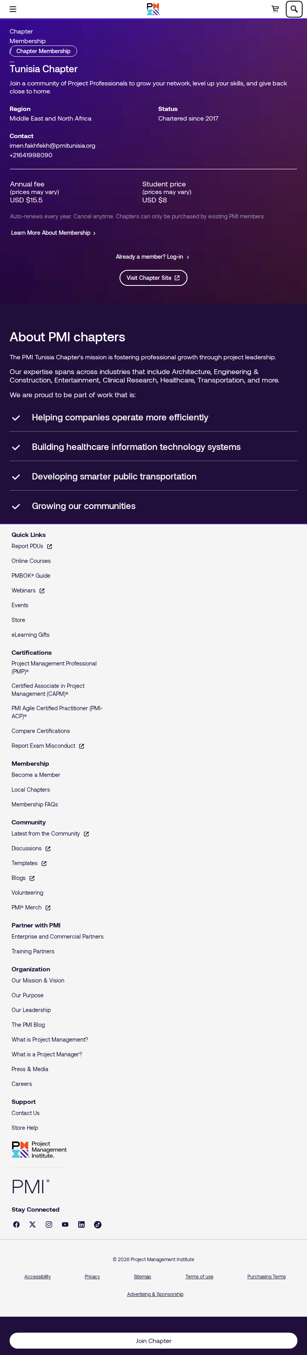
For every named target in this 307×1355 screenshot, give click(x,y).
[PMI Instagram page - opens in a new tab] (49, 1224)
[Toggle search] (294, 9)
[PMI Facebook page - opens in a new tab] (16, 1224)
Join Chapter (153, 1340)
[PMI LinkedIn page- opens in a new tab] (81, 1224)
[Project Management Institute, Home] (153, 9)
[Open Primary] (12, 9)
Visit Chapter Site (149, 277)
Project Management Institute (39, 1149)
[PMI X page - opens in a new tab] (33, 1224)
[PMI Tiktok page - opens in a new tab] (98, 1225)
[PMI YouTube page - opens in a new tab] (65, 1224)
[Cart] (275, 9)
